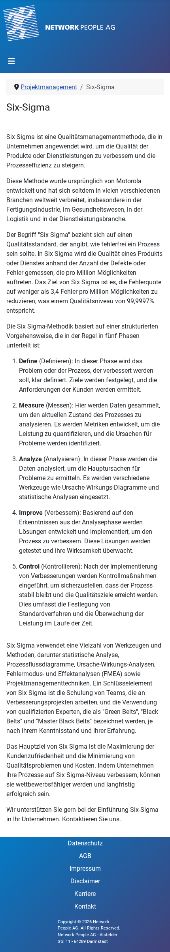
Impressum (85, 868)
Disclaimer (85, 881)
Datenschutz (85, 843)
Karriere (85, 894)
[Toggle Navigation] (11, 61)
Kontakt (85, 906)
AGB (85, 856)
